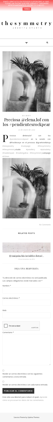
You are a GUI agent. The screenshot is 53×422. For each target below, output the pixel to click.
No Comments (45, 224)
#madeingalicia (22, 153)
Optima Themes (33, 417)
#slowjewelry (8, 146)
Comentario (8, 332)
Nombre (6, 285)
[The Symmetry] (26, 24)
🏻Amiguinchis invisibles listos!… (26, 255)
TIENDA (27, 9)
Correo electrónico (11, 298)
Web (4, 310)
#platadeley (45, 149)
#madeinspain (8, 153)
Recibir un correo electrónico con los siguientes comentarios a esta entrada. (22, 375)
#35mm (5, 156)
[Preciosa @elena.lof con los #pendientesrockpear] (26, 188)
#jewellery (30, 149)
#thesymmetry (44, 146)
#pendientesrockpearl (19, 139)
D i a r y (26, 116)
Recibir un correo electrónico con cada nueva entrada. (25, 384)
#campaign (25, 146)
